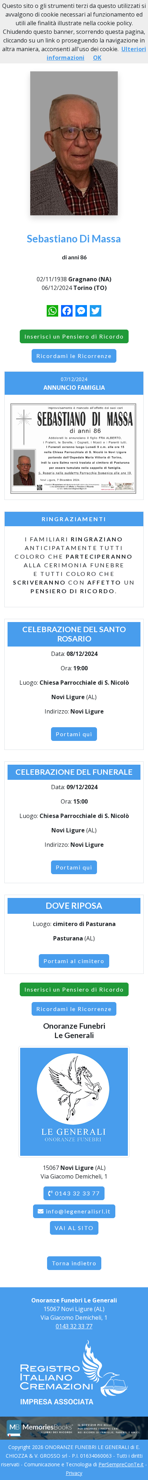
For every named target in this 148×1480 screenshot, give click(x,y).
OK (97, 58)
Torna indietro (74, 1263)
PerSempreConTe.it (121, 1464)
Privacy (74, 1473)
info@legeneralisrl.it (78, 1211)
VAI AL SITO (74, 1227)
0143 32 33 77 (76, 1193)
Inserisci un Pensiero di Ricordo (74, 336)
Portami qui (74, 733)
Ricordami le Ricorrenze (74, 355)
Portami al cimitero (74, 960)
